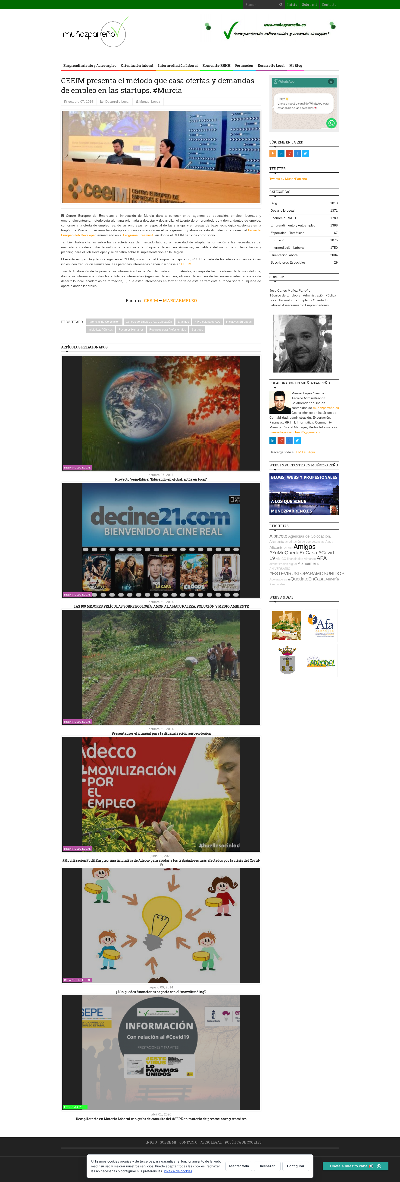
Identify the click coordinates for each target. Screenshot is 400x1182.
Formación (244, 65)
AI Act (288, 548)
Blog (304, 203)
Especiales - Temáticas (304, 233)
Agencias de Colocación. (104, 321)
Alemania (276, 541)
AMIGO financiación (289, 559)
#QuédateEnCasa (306, 578)
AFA (322, 558)
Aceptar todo (238, 1166)
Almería (332, 579)
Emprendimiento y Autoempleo (89, 65)
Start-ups (197, 329)
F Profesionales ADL (207, 321)
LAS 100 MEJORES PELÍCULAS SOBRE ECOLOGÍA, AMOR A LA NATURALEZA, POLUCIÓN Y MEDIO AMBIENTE (161, 606)
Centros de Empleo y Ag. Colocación (149, 321)
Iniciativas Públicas (101, 329)
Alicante (276, 547)
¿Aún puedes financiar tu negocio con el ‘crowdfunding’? (161, 992)
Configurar (295, 1166)
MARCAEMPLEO (180, 300)
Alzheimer (307, 563)
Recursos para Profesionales (167, 329)
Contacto (329, 4)
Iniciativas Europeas (239, 321)
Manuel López (149, 101)
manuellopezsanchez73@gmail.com (295, 432)
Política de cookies (243, 1142)
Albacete (278, 535)
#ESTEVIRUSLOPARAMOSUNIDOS (306, 573)
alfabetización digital (283, 564)
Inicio (292, 4)
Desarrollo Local (271, 65)
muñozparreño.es (326, 408)
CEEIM (186, 264)
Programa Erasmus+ (138, 235)
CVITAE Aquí (305, 452)
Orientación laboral (137, 65)
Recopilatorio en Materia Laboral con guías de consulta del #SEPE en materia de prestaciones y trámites (161, 1119)
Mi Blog (295, 65)
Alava (329, 541)
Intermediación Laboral (178, 65)
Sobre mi (309, 4)
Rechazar (267, 1166)
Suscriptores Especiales (304, 262)
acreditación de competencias (304, 541)
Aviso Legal (211, 1142)
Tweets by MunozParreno (288, 179)
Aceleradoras (278, 579)
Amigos (305, 546)
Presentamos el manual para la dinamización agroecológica (161, 733)
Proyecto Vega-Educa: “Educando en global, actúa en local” (161, 479)
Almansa (310, 559)
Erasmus (183, 321)
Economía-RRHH (217, 65)
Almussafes (277, 584)
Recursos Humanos (131, 329)
